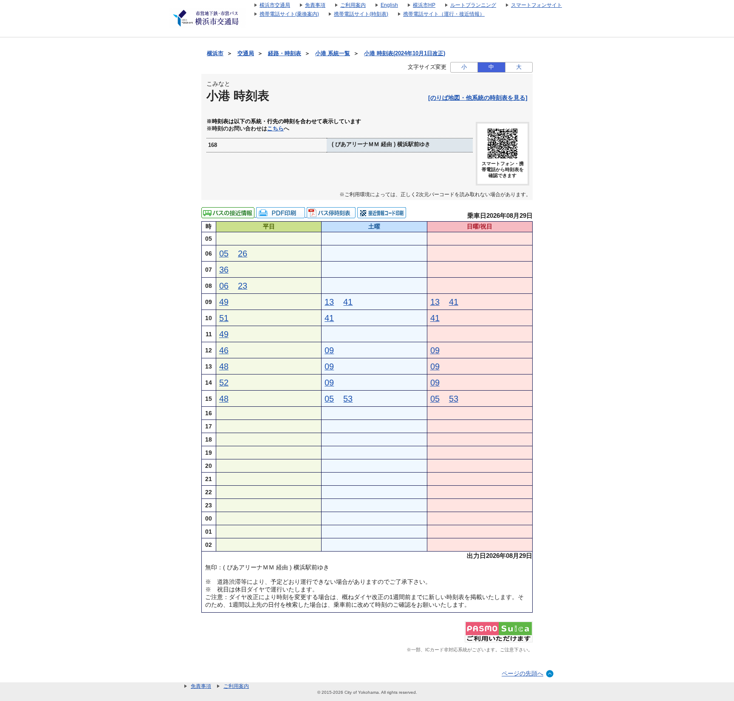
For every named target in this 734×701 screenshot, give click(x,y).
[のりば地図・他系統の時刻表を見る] (478, 97)
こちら (275, 129)
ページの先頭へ (522, 673)
